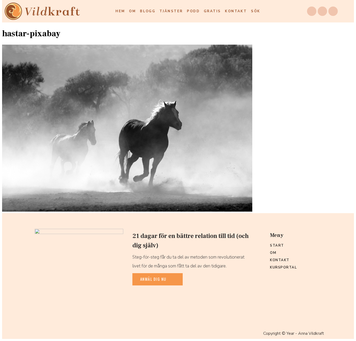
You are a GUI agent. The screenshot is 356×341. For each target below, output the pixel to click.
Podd (193, 11)
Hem (120, 11)
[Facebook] (311, 11)
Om (132, 11)
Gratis (212, 11)
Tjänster (171, 11)
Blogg (147, 11)
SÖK (255, 11)
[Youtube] (333, 11)
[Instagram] (322, 11)
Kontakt (236, 11)
